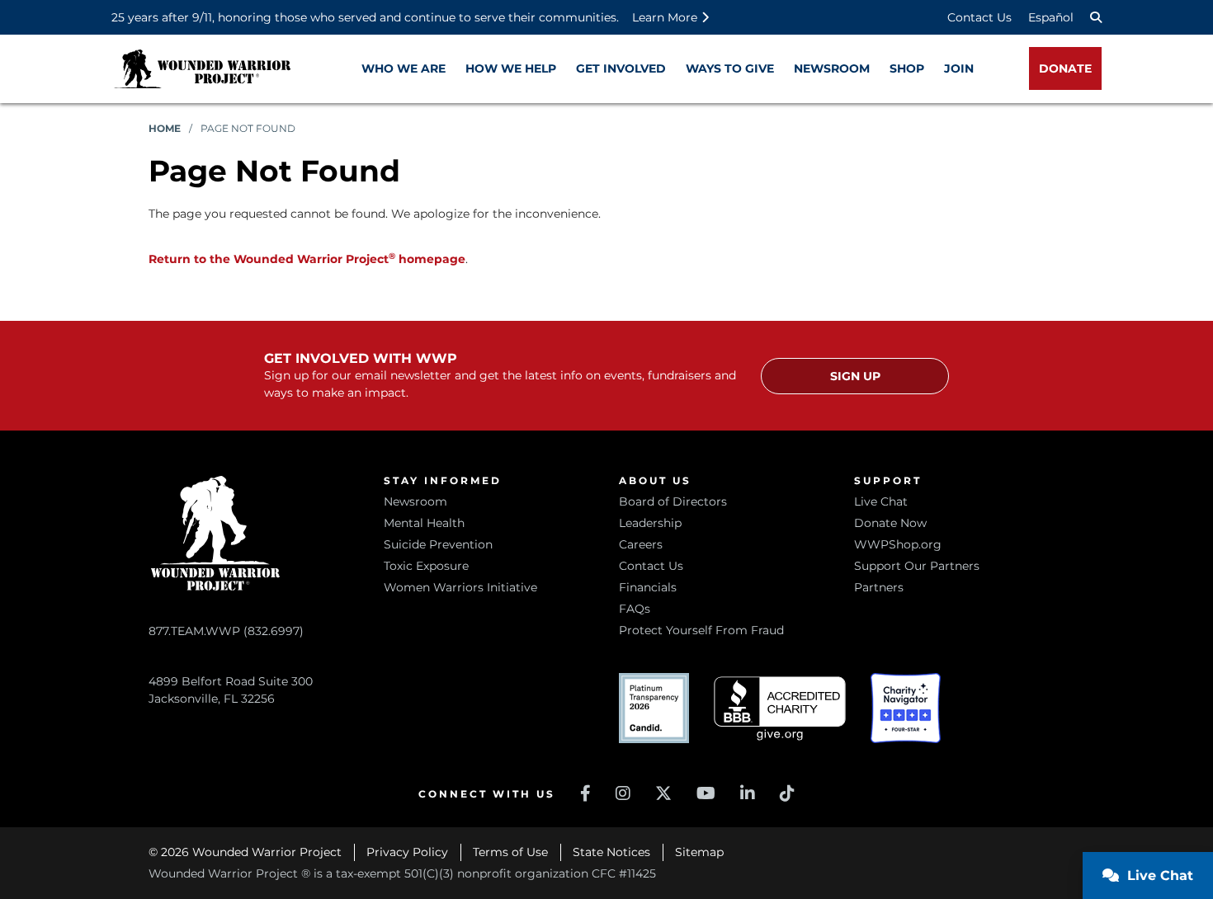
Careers (641, 544)
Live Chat (881, 501)
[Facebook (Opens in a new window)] (585, 793)
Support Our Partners (916, 565)
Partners (879, 587)
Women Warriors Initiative (460, 587)
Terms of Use (510, 852)
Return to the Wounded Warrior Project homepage (307, 259)
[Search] (1096, 17)
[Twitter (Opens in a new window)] (663, 793)
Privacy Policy (407, 852)
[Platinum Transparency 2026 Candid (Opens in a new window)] (654, 708)
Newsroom (415, 501)
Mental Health (424, 522)
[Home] (202, 69)
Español (1051, 17)
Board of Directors (673, 501)
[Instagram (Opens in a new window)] (623, 793)
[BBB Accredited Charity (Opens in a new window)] (780, 708)
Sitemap (699, 852)
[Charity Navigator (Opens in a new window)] (906, 708)
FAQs (634, 608)
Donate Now (890, 522)
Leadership (650, 522)
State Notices (611, 852)
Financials (648, 587)
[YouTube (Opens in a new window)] (705, 793)
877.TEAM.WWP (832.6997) (226, 631)
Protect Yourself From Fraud (701, 630)
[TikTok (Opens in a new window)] (787, 793)
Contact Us (979, 17)
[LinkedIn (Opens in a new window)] (747, 793)
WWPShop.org (898, 544)
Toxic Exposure (426, 565)
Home (165, 128)
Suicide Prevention (438, 544)
